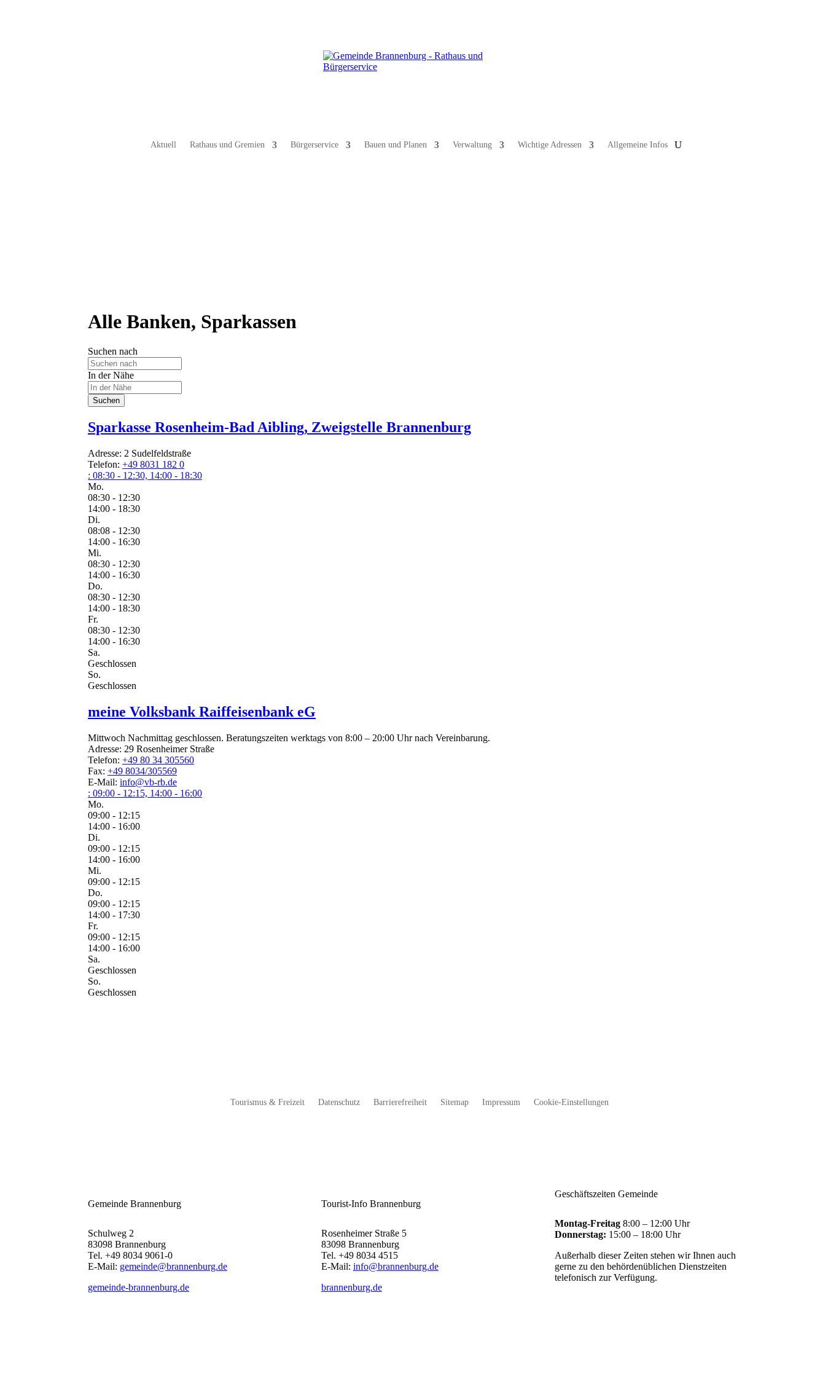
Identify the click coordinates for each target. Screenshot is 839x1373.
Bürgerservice (314, 144)
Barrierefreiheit (400, 1102)
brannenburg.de (351, 1287)
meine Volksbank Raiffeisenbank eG (202, 712)
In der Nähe (111, 375)
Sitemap (454, 1102)
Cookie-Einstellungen (571, 1102)
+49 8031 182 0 (153, 464)
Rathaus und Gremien (227, 144)
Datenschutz (339, 1102)
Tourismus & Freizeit (267, 1102)
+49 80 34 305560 (158, 760)
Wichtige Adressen (550, 144)
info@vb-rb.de (148, 782)
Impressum (501, 1102)
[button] (145, 475)
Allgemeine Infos (637, 144)
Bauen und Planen (395, 144)
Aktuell (163, 144)
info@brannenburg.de (396, 1266)
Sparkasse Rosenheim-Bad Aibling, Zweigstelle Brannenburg (279, 427)
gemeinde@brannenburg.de (173, 1266)
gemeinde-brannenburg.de (138, 1287)
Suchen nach (113, 351)
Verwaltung (472, 144)
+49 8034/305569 (142, 771)
